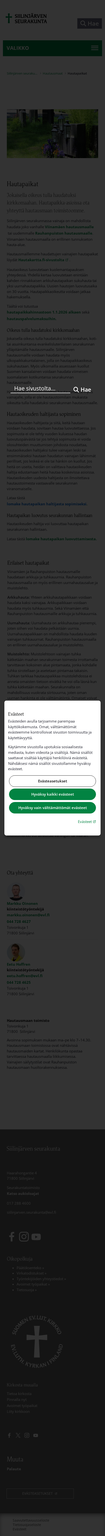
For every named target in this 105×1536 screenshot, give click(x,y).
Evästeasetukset (52, 781)
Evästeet (87, 821)
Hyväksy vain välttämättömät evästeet (52, 807)
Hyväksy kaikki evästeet (52, 794)
